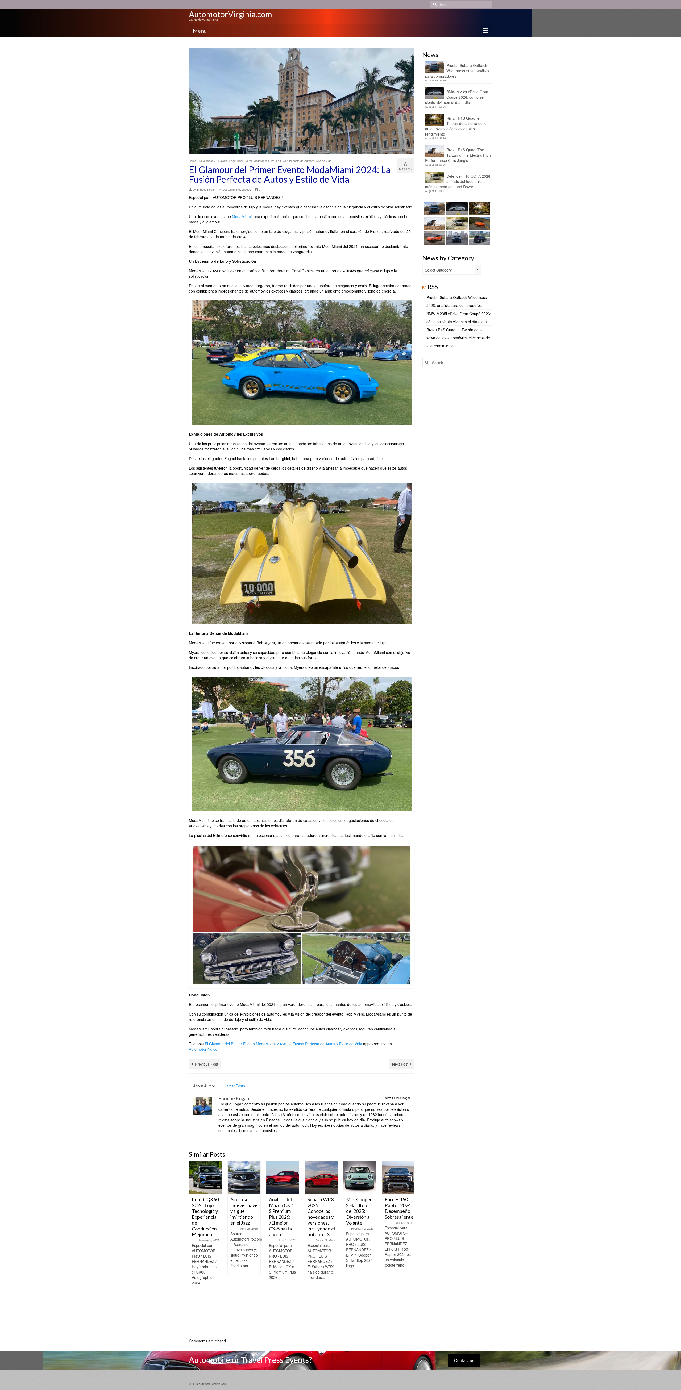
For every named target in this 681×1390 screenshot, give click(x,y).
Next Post (400, 1064)
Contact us (464, 1360)
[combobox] (451, 270)
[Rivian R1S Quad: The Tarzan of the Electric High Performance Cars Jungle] (433, 223)
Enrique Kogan (206, 189)
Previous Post (206, 1064)
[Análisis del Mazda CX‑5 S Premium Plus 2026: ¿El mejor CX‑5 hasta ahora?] (244, 1177)
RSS (432, 286)
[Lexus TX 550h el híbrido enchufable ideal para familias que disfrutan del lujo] (456, 238)
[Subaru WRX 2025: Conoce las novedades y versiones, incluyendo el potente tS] (282, 1177)
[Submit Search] (434, 4)
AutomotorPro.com (205, 1049)
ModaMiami (242, 216)
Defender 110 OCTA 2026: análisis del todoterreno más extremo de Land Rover (458, 181)
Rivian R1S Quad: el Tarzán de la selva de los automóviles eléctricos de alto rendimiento (456, 126)
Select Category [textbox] (438, 270)
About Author (204, 1085)
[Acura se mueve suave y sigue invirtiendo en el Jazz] (205, 1177)
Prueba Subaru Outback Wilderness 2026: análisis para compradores (457, 71)
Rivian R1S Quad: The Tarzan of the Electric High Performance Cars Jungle (458, 155)
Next (409, 1247)
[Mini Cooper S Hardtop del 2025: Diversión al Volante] (321, 1177)
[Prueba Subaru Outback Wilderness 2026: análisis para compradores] (433, 208)
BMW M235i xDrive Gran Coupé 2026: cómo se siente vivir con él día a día (456, 97)
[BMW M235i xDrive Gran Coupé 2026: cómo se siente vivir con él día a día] (456, 208)
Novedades (243, 189)
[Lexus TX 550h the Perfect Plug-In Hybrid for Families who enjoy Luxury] (479, 238)
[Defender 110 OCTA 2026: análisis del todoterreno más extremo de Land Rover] (456, 223)
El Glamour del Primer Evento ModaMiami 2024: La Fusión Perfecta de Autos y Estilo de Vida (283, 1043)
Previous (193, 1247)
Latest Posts (234, 1085)
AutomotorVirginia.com (230, 14)
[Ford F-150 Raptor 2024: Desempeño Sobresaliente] (359, 1177)
